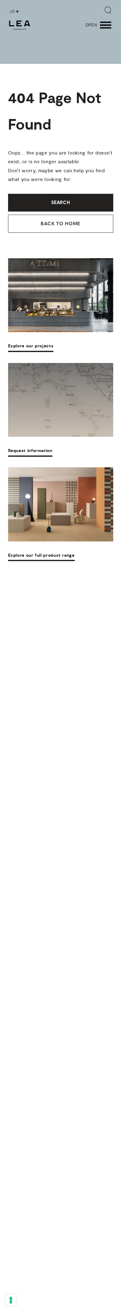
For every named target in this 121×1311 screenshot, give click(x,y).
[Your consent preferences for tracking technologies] (11, 1300)
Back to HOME (60, 223)
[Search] (108, 10)
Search (60, 202)
